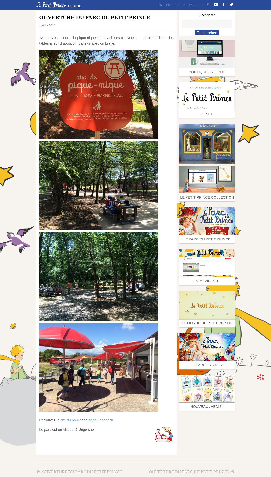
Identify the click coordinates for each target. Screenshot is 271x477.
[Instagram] (208, 5)
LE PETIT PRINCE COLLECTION (207, 197)
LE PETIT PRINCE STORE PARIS (207, 156)
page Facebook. (101, 420)
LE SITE (207, 114)
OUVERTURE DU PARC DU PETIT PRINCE (82, 471)
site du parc (69, 420)
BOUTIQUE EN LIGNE (207, 72)
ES (191, 5)
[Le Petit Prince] (51, 5)
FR (160, 5)
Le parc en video (207, 365)
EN (168, 5)
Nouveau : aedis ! (207, 407)
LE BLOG (74, 6)
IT (184, 5)
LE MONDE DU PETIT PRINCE (207, 323)
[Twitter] (231, 5)
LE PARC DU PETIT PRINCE (207, 239)
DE (176, 5)
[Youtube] (215, 5)
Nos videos (207, 281)
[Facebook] (223, 5)
